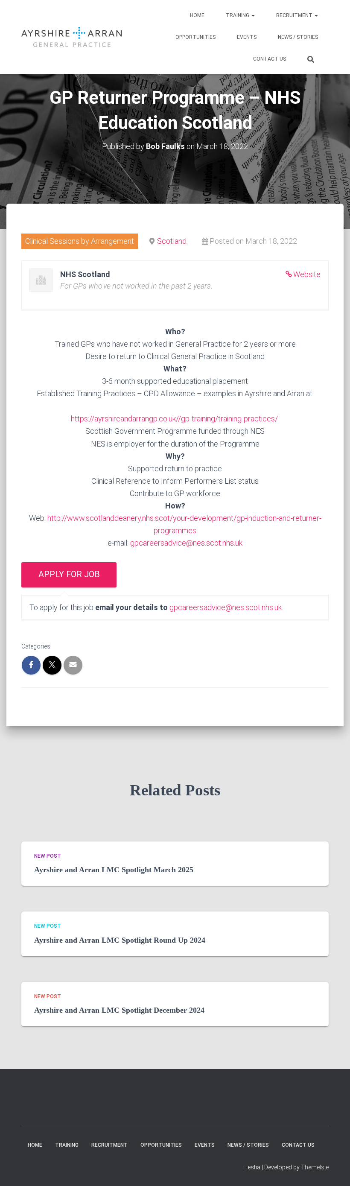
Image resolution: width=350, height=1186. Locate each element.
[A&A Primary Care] (71, 37)
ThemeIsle (315, 1167)
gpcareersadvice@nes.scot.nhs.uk (186, 542)
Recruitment (295, 15)
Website (307, 274)
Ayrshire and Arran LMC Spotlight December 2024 (119, 1010)
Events (247, 37)
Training (238, 15)
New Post (47, 856)
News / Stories (298, 37)
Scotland (172, 241)
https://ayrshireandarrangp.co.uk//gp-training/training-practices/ (175, 418)
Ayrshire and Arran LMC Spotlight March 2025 (113, 869)
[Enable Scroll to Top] (333, 1169)
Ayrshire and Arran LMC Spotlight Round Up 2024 (119, 940)
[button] (253, 15)
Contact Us (269, 59)
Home (197, 15)
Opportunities (195, 37)
